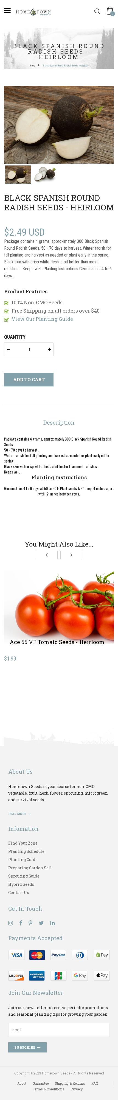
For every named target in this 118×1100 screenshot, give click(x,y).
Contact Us (18, 892)
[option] (59, 125)
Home (32, 65)
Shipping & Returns (70, 1083)
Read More (17, 814)
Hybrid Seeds (21, 884)
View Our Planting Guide (42, 319)
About (21, 1083)
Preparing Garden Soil (30, 867)
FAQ (94, 1083)
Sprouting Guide (24, 876)
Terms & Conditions (48, 1089)
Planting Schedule (26, 851)
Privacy (77, 1089)
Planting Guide (23, 859)
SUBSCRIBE (24, 1047)
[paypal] (59, 965)
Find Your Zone (23, 843)
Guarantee (41, 1083)
